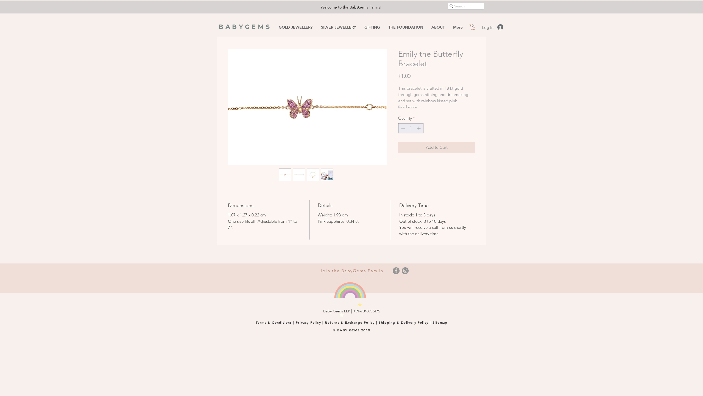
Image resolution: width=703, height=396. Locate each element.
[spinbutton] (411, 128)
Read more (407, 107)
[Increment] (419, 128)
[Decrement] (402, 128)
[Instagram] (405, 270)
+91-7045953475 (366, 311)
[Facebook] (396, 270)
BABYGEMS (245, 27)
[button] (473, 27)
